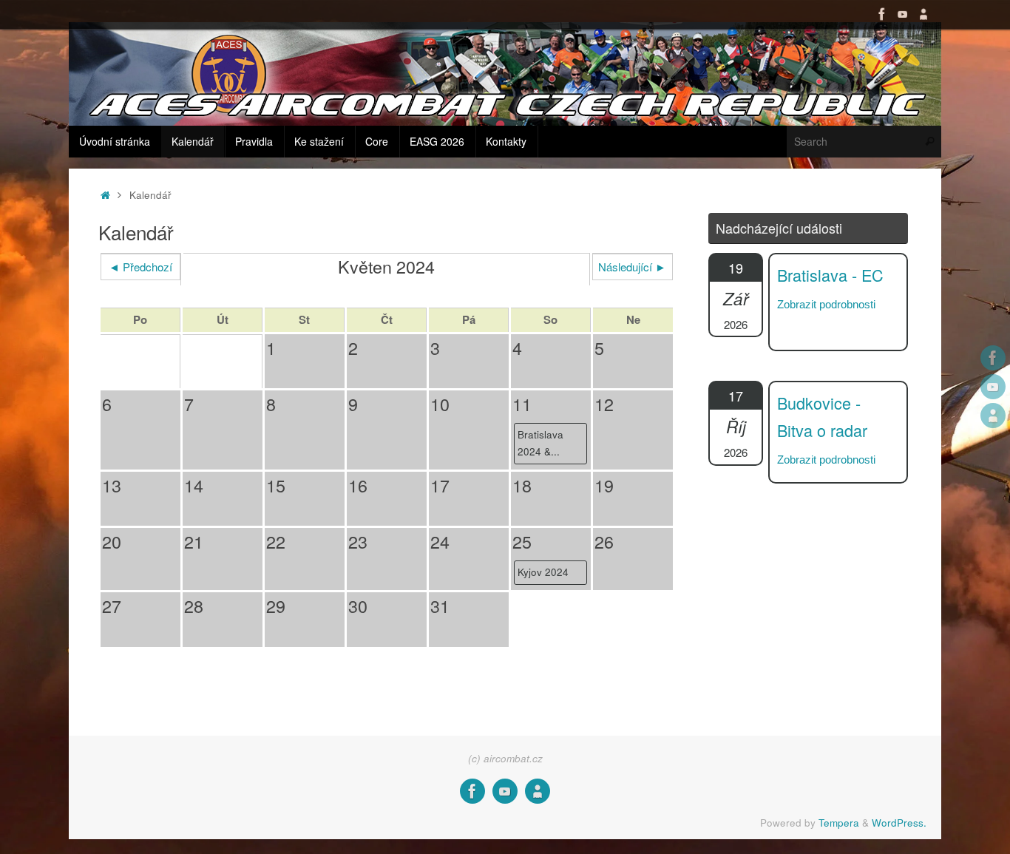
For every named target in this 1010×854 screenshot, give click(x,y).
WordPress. (899, 823)
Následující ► (632, 266)
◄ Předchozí (140, 266)
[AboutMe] (923, 14)
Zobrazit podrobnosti (826, 304)
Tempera (838, 823)
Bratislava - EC (830, 274)
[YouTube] (902, 14)
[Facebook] (882, 14)
